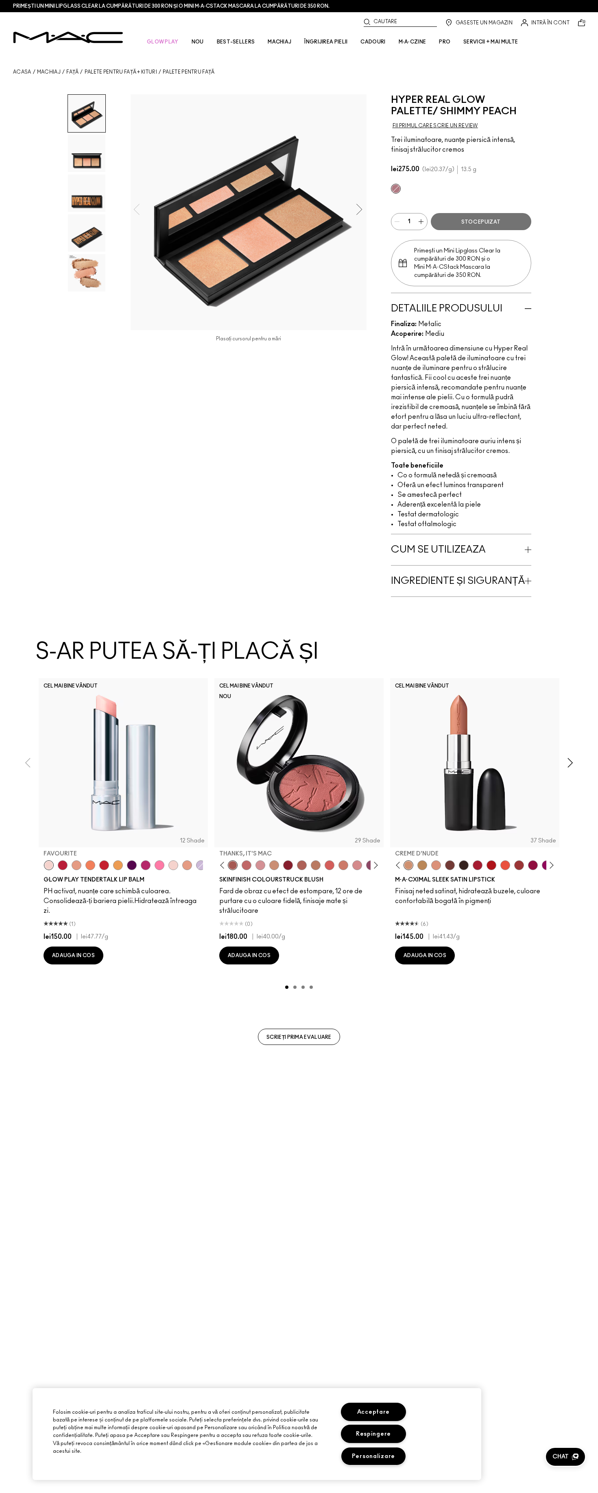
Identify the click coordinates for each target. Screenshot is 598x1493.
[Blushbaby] (260, 865)
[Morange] (505, 865)
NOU (198, 41)
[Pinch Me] (246, 865)
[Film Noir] (463, 865)
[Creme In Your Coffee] (450, 865)
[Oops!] (118, 865)
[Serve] (104, 865)
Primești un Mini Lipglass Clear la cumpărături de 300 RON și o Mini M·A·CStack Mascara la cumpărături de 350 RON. (171, 6)
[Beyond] (145, 865)
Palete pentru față (188, 72)
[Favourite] (49, 865)
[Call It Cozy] (422, 865)
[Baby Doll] (187, 865)
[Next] (374, 865)
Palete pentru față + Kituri (121, 72)
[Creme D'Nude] (408, 865)
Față (72, 72)
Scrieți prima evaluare (299, 1037)
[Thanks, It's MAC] (232, 865)
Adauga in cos (73, 955)
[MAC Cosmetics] (68, 37)
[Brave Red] (477, 865)
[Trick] (132, 865)
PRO (444, 41)
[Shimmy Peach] (396, 189)
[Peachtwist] (343, 865)
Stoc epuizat (481, 222)
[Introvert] (76, 865)
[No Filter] (302, 865)
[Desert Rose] (357, 865)
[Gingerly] (315, 865)
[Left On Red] (491, 865)
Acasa (22, 72)
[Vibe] (201, 865)
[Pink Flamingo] (329, 865)
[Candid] (90, 865)
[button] (565, 1457)
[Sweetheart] (519, 865)
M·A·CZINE (412, 41)
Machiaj (49, 72)
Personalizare (373, 1456)
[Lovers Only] (533, 865)
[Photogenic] (159, 865)
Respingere (373, 1434)
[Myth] (436, 865)
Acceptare (373, 1412)
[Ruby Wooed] (288, 865)
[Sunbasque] (274, 865)
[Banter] (62, 865)
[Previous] (223, 865)
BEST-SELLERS (236, 41)
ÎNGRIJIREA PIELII (325, 41)
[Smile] (173, 865)
